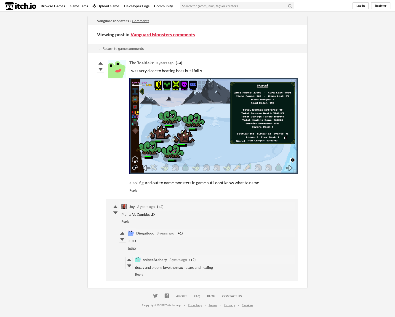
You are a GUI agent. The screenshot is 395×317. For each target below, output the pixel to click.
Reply (133, 190)
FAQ (197, 296)
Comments (140, 21)
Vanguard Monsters (113, 21)
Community (163, 6)
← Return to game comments (121, 48)
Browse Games (53, 6)
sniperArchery (155, 259)
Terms (213, 305)
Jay (132, 206)
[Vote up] (100, 63)
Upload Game (108, 6)
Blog (211, 296)
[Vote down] (100, 69)
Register (381, 6)
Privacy (229, 305)
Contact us (232, 296)
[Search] (290, 5)
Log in (360, 6)
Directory (195, 305)
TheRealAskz (141, 62)
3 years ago (164, 63)
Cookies (247, 305)
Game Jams (79, 6)
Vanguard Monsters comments (163, 34)
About (181, 296)
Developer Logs (136, 6)
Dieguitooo (145, 233)
